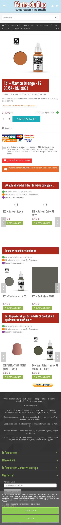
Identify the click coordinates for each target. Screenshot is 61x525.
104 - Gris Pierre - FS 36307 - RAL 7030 (42, 298)
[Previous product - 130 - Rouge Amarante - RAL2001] (56, 28)
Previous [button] (3, 222)
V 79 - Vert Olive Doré (42, 346)
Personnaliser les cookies (29, 504)
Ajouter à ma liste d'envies (18, 160)
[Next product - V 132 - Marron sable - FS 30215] (58, 28)
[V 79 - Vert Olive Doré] (45, 339)
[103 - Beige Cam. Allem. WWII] (16, 280)
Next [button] (57, 222)
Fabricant (5, 94)
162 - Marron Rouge (13, 231)
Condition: (35, 94)
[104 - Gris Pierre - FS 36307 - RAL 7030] (45, 280)
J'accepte (30, 519)
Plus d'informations (10, 504)
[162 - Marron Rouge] (16, 214)
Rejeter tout (30, 511)
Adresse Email (9, 482)
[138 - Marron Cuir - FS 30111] (45, 214)
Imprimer (9, 128)
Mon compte (8, 460)
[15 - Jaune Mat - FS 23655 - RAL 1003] (16, 339)
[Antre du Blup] (30, 6)
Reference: (23, 94)
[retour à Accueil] (3, 25)
